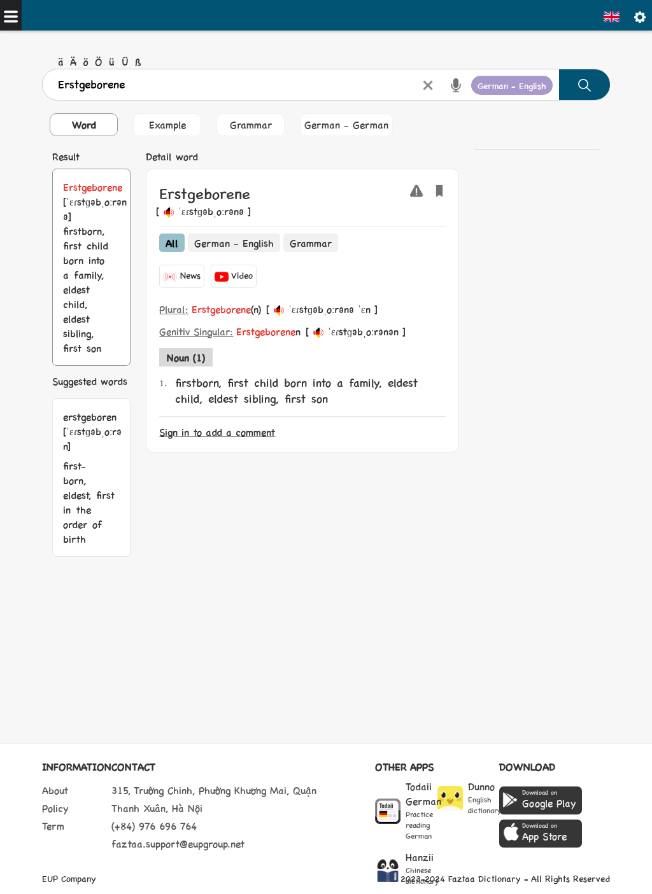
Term (53, 825)
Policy (55, 807)
